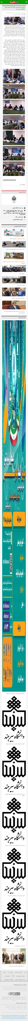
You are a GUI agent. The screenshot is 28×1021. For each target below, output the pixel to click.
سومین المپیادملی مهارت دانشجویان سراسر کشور (16, 693)
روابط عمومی (13, 1006)
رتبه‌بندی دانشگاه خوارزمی (18, 219)
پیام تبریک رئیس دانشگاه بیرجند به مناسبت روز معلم (15, 845)
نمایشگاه (24, 1007)
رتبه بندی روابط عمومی (20, 979)
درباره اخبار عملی (18, 972)
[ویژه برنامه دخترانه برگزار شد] (14, 944)
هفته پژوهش (13, 1009)
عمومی (22, 13)
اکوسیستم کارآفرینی (19, 1018)
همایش (24, 1006)
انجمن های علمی (9, 1015)
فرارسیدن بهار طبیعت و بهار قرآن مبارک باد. (17, 238)
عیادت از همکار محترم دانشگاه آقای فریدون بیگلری (15, 249)
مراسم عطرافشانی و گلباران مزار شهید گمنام (17, 966)
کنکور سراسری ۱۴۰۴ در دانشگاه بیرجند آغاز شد (16, 895)
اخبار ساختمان (9, 1017)
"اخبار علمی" (23, 997)
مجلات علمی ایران (5, 1018)
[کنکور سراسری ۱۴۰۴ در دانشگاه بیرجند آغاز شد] (14, 893)
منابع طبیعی (13, 1007)
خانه (25, 972)
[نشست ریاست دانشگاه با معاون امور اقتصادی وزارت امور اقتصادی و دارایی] (14, 309)
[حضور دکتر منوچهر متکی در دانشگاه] (14, 296)
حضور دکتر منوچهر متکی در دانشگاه (18, 298)
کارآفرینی (24, 1009)
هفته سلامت (7, 1006)
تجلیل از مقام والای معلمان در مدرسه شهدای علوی (15, 744)
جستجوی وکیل (12, 1018)
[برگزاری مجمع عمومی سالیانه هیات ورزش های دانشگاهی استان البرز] (14, 21)
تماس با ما (10, 972)
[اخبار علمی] (14, 2)
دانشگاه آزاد (8, 1007)
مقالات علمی (24, 1015)
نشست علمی (19, 1009)
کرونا (9, 1009)
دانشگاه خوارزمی (16, 14)
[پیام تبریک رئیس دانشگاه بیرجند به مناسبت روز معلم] (14, 843)
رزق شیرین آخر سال (21, 285)
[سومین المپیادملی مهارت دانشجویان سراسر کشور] (14, 691)
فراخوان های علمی (20, 1017)
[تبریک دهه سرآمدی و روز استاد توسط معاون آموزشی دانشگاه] (14, 792)
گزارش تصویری (19, 1006)
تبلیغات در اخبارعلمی (9, 979)
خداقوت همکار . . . (21, 274)
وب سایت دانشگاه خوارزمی (17, 208)
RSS (13, 976)
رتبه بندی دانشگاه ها (17, 1015)
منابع (5, 972)
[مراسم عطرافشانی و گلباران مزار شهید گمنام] (14, 964)
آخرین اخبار (7, 976)
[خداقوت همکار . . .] (14, 271)
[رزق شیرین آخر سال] (14, 283)
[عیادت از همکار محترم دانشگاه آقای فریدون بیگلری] (14, 247)
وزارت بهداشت (19, 1007)
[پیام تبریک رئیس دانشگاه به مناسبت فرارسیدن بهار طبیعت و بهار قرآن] (14, 259)
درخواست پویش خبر (20, 976)
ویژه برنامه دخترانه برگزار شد (19, 946)
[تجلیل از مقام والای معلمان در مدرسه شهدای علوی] (14, 741)
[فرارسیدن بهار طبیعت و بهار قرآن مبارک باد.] (14, 236)
